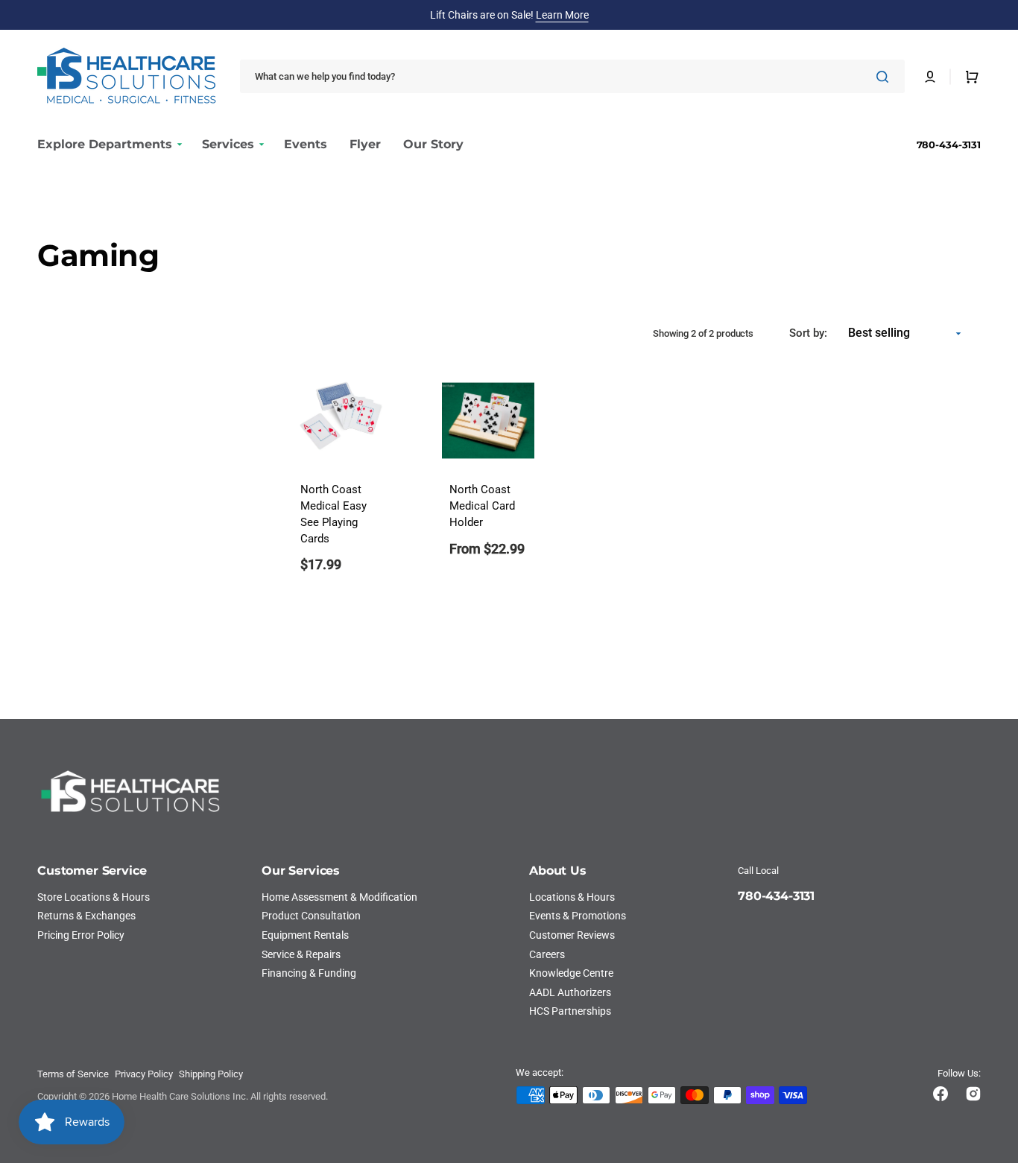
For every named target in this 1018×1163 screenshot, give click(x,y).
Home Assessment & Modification (339, 897)
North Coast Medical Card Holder (482, 506)
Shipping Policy (211, 1074)
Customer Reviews (572, 935)
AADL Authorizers (570, 992)
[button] (930, 76)
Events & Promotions (577, 916)
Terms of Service (73, 1074)
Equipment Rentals (305, 935)
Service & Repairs (301, 954)
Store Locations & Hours (93, 897)
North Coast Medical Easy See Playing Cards (333, 514)
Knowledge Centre (571, 973)
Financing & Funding (309, 973)
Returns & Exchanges (86, 916)
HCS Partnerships (570, 1011)
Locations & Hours (572, 897)
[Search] (885, 76)
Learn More (562, 15)
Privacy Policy (144, 1074)
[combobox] (572, 76)
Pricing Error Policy (80, 935)
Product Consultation (311, 916)
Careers (547, 954)
